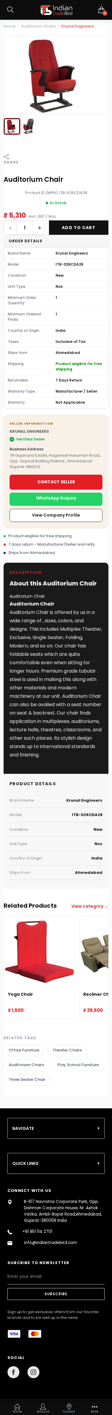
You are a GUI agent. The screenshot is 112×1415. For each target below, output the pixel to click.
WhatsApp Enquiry (56, 498)
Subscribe (56, 1293)
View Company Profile (56, 515)
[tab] (56, 1128)
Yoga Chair (20, 994)
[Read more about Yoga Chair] (39, 951)
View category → (89, 906)
